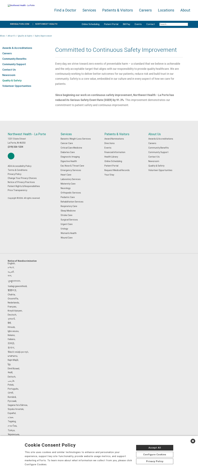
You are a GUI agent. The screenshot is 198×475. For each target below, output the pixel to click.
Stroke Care (66, 215)
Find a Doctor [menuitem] (65, 10)
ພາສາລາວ (12, 356)
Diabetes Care (68, 152)
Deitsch (11, 376)
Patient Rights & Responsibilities (24, 186)
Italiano (11, 339)
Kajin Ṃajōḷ (13, 360)
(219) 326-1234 (15, 147)
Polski (11, 385)
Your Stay (109, 174)
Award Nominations (114, 139)
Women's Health (69, 233)
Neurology (66, 188)
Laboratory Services (71, 179)
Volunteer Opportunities (16, 85)
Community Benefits (14, 58)
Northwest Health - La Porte (27, 134)
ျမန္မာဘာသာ (14, 281)
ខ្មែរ (9, 364)
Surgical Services (69, 219)
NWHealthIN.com (19, 24)
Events (138, 24)
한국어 (11, 347)
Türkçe (11, 430)
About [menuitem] (185, 10)
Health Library (111, 156)
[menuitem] (173, 24)
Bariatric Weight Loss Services (76, 139)
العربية (11, 271)
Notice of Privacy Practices (21, 182)
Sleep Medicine (68, 210)
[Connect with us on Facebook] (11, 156)
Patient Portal (111, 24)
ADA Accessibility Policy (19, 166)
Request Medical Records (117, 170)
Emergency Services (71, 170)
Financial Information (114, 152)
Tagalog (12, 421)
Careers (7, 53)
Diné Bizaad (13, 368)
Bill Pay (126, 24)
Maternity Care (68, 183)
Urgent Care (67, 224)
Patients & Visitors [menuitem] (117, 10)
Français (12, 306)
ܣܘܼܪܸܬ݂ (10, 417)
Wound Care (67, 237)
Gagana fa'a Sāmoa (17, 405)
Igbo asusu (13, 331)
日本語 (11, 343)
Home (2, 35)
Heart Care (66, 174)
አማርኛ (11, 267)
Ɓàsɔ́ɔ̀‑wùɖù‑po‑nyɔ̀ (18, 352)
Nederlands (13, 302)
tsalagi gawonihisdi (17, 286)
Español (12, 413)
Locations (166, 10)
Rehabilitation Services (72, 201)
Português (13, 389)
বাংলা (9, 275)
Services (66, 134)
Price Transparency (17, 190)
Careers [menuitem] (145, 10)
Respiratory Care (69, 206)
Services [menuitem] (89, 10)
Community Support (14, 64)
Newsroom (8, 75)
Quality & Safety (25, 35)
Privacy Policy (14, 174)
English (11, 263)
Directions (109, 143)
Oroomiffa (13, 298)
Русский (12, 401)
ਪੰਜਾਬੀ (10, 393)
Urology (64, 228)
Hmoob (11, 327)
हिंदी (9, 323)
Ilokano (11, 335)
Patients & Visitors (116, 134)
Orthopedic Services (71, 192)
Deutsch (12, 314)
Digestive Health (69, 161)
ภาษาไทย (12, 426)
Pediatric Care (68, 197)
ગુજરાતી (11, 318)
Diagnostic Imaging (70, 156)
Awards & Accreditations (17, 47)
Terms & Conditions (17, 170)
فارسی (11, 381)
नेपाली (10, 372)
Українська (13, 434)
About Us (11, 35)
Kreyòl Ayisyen (15, 310)
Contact (150, 24)
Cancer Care (67, 143)
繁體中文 (12, 290)
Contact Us (9, 69)
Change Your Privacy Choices (22, 178)
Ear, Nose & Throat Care (72, 165)
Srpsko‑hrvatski (16, 409)
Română (12, 397)
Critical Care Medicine (71, 147)
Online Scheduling (90, 24)
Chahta (11, 294)
